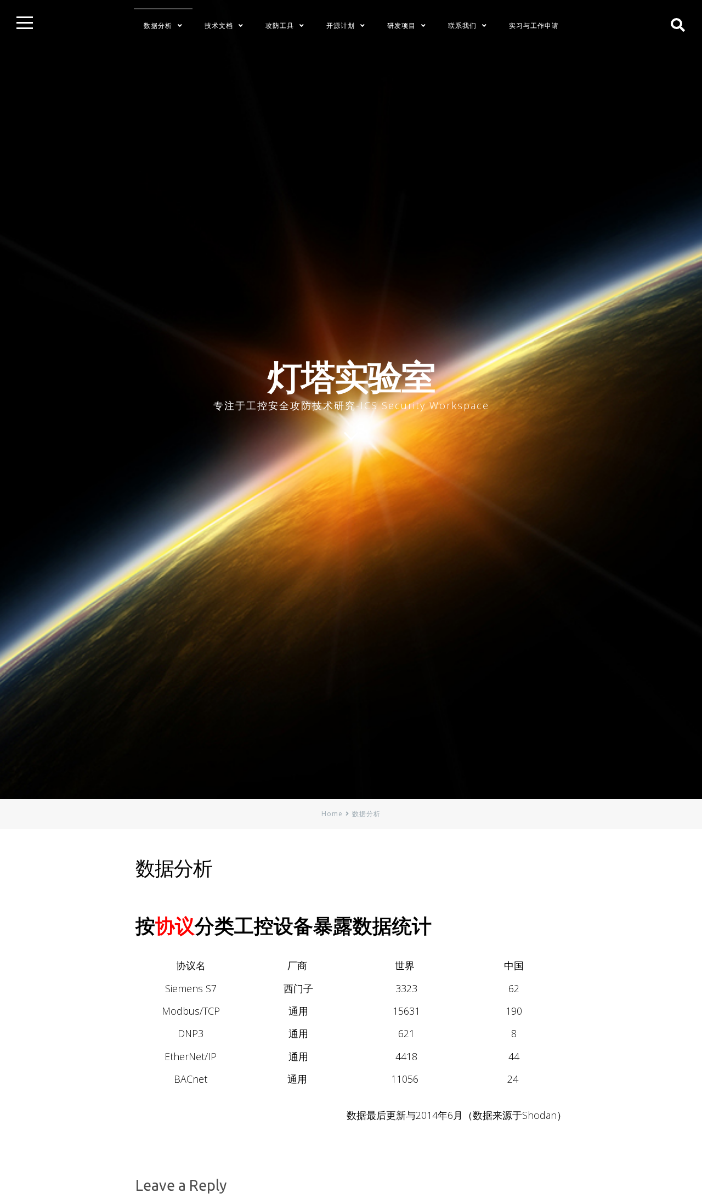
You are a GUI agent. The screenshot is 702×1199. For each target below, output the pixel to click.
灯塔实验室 (351, 376)
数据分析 (158, 25)
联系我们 (462, 25)
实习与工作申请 (534, 25)
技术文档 (219, 25)
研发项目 (401, 25)
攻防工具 (279, 25)
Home (332, 813)
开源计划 (340, 25)
